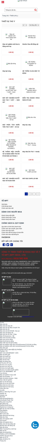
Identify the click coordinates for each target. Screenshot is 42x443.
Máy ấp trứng (4, 427)
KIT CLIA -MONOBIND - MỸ (8, 371)
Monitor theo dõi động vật (7, 425)
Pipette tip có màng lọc (6, 407)
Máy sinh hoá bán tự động (7, 337)
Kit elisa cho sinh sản (6, 366)
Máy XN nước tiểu (5, 358)
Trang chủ (5, 15)
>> (38, 194)
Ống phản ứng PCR (6, 402)
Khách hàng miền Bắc (8, 215)
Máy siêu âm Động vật (6, 332)
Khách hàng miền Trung (9, 217)
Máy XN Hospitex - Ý (6, 376)
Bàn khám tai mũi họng (6, 385)
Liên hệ (11, 52)
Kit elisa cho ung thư (6, 365)
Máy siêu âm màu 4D (6, 326)
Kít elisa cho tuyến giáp (7, 368)
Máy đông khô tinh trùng (7, 415)
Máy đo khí (3, 430)
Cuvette (2, 390)
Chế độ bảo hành (7, 206)
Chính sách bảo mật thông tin (10, 234)
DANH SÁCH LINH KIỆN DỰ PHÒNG (11, 349)
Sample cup (3, 395)
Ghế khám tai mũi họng (7, 387)
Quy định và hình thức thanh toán (11, 226)
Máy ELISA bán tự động (7, 341)
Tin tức (2, 322)
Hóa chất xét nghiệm (6, 380)
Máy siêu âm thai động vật (7, 424)
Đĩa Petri (2, 397)
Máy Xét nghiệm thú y (6, 422)
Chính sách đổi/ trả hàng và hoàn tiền (12, 232)
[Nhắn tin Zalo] (35, 425)
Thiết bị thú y (3, 412)
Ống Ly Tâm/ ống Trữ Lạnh (8, 392)
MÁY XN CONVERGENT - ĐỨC (9, 353)
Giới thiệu (4, 204)
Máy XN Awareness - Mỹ (7, 336)
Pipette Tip (3, 393)
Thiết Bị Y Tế (3, 351)
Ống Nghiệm (3, 410)
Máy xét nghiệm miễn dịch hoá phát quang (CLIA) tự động (17, 346)
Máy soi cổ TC (4, 437)
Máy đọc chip (4, 417)
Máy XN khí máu (5, 359)
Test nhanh (3, 420)
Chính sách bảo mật (7, 208)
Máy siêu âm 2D (4, 329)
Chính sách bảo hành (8, 230)
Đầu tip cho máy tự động (7, 408)
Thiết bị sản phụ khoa (6, 435)
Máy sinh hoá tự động (6, 339)
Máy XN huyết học (5, 356)
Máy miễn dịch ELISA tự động (8, 343)
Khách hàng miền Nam (8, 219)
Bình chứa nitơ (4, 414)
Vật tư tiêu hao (4, 388)
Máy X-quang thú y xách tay (8, 429)
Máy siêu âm (3, 324)
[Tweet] (7, 244)
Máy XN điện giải (5, 354)
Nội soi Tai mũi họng (6, 381)
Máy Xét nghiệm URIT (6, 419)
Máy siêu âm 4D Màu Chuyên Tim (10, 327)
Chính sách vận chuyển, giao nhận (12, 228)
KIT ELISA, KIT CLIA (6, 363)
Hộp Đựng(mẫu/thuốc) (6, 398)
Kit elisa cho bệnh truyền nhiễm (9, 370)
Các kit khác (3, 373)
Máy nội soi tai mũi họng (7, 383)
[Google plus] (11, 244)
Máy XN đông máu (5, 361)
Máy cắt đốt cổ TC (5, 439)
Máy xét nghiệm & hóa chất (8, 375)
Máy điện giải (4, 348)
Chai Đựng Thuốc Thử (6, 400)
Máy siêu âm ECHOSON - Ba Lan (10, 331)
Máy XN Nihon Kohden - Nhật (8, 378)
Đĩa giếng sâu (4, 403)
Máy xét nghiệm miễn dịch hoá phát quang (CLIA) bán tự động (18, 344)
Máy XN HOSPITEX (5, 432)
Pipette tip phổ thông (6, 405)
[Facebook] (4, 244)
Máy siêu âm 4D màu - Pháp (8, 334)
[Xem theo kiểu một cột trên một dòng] (5, 25)
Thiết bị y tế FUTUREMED (7, 434)
